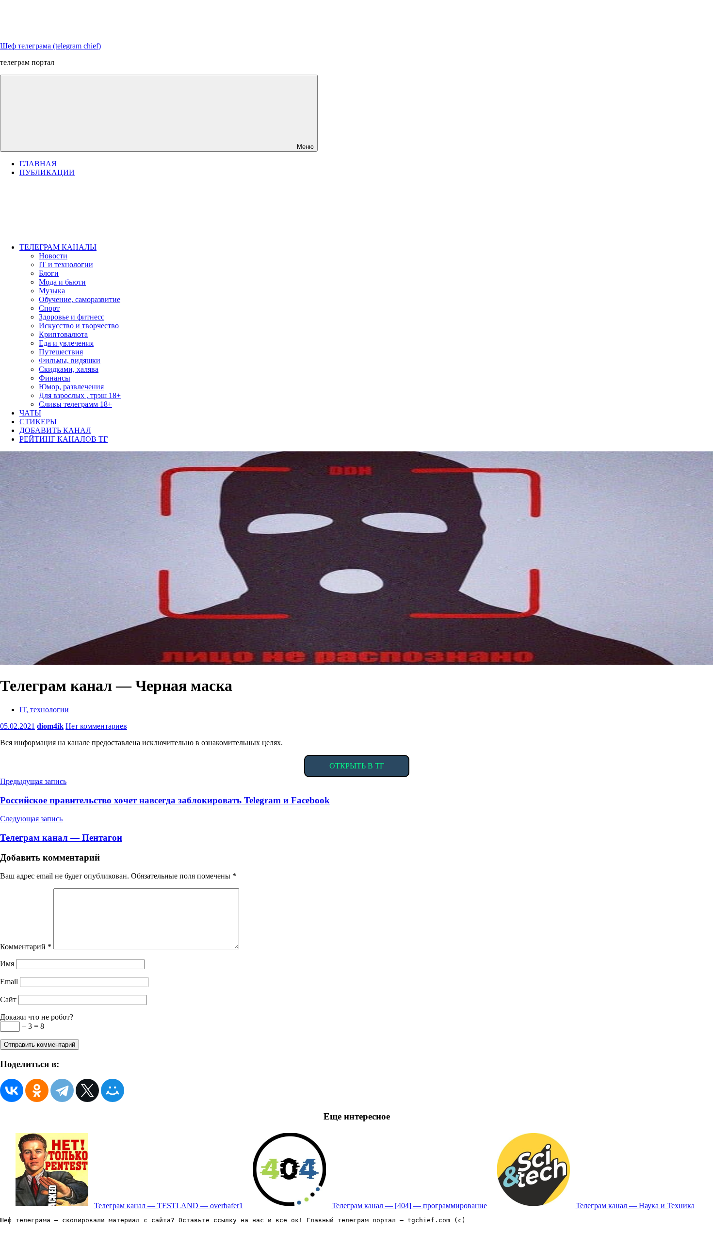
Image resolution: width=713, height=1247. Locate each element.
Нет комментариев (96, 726)
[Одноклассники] (37, 1090)
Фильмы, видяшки (69, 360)
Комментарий (25, 947)
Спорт (49, 308)
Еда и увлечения (66, 343)
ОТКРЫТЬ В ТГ (356, 766)
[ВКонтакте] (11, 1090)
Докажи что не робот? (36, 1017)
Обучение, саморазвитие (79, 299)
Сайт (8, 999)
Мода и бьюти (62, 282)
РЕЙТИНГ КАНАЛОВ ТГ (63, 439)
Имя (7, 963)
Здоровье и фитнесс (71, 317)
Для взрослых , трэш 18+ (80, 395)
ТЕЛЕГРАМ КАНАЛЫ (58, 247)
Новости (53, 256)
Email (9, 981)
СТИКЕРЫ (38, 421)
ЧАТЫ (30, 413)
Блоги (49, 273)
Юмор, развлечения (71, 387)
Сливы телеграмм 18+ (75, 404)
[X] (87, 1090)
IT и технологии (66, 264)
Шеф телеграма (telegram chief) (50, 46)
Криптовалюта (63, 334)
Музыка (52, 291)
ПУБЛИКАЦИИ (47, 172)
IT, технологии (44, 709)
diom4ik (50, 726)
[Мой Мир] (112, 1090)
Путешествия (61, 352)
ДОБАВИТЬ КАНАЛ (55, 430)
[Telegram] (62, 1090)
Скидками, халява (68, 369)
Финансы (54, 378)
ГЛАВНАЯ (38, 164)
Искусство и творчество (79, 325)
